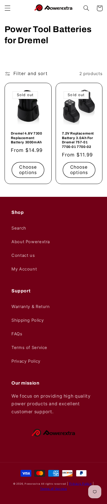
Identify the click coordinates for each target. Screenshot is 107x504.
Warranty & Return (30, 306)
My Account (24, 269)
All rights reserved (53, 483)
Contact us (23, 255)
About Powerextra (30, 241)
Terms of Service (29, 347)
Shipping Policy (27, 320)
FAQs (17, 333)
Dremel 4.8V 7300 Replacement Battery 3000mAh (26, 137)
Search (18, 228)
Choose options (28, 169)
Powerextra (32, 483)
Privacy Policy (26, 361)
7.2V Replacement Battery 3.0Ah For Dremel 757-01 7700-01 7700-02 (78, 140)
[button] (7, 8)
